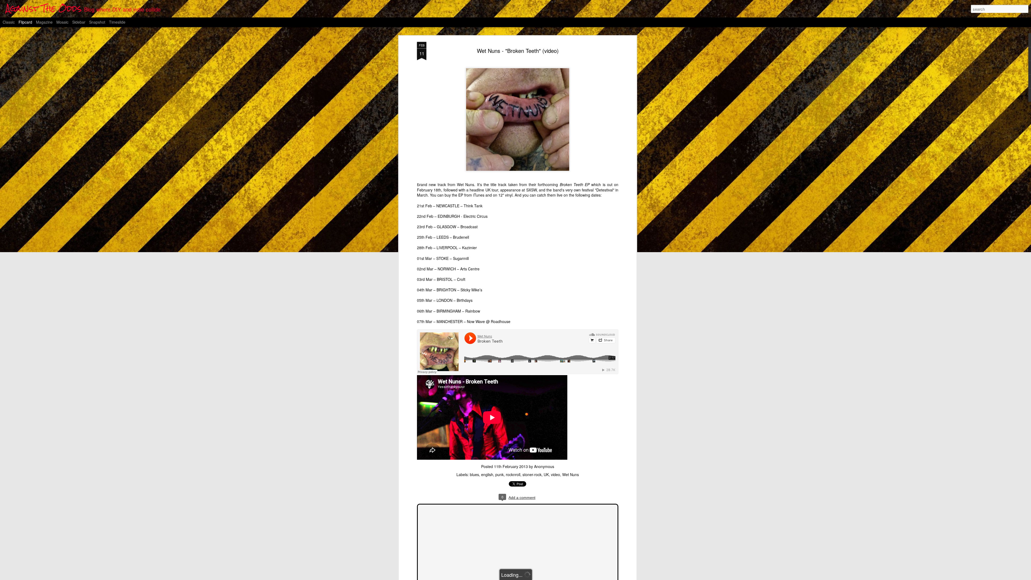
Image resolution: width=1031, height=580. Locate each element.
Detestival (604, 190)
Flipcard (25, 22)
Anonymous (544, 466)
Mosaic (62, 22)
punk (499, 474)
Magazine (44, 22)
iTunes (478, 195)
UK (546, 474)
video (555, 474)
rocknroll (513, 474)
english (487, 474)
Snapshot (97, 22)
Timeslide (117, 22)
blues (474, 474)
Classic (9, 22)
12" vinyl (505, 195)
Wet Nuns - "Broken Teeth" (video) (518, 51)
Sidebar (78, 22)
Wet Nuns (570, 474)
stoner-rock (532, 474)
